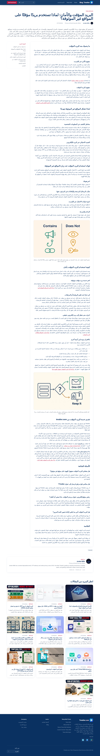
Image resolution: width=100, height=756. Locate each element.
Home (75, 2)
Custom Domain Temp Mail (64, 729)
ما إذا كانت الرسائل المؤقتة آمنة (46, 288)
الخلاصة (24, 65)
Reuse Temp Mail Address (64, 727)
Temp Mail (69, 2)
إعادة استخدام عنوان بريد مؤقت (72, 446)
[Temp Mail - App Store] (87, 740)
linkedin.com (78, 569)
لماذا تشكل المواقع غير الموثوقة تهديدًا (18, 49)
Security (90, 550)
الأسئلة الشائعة (61, 2)
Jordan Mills (86, 23)
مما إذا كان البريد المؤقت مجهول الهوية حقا (63, 369)
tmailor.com (71, 569)
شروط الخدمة (23, 724)
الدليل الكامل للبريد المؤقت (43, 103)
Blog (47, 724)
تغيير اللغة (17, 748)
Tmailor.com (67, 750)
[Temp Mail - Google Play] (91, 740)
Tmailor (85, 2)
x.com (83, 569)
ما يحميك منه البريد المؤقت (19, 46)
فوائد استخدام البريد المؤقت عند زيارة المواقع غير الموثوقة (18, 53)
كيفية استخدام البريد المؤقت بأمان (18, 57)
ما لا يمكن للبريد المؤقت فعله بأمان (46, 460)
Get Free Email (12, 2)
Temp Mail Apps (67, 732)
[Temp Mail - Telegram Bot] (83, 740)
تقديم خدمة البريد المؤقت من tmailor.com (19, 60)
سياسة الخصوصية (22, 722)
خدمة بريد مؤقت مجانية (77, 80)
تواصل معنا (24, 727)
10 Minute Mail (67, 724)
